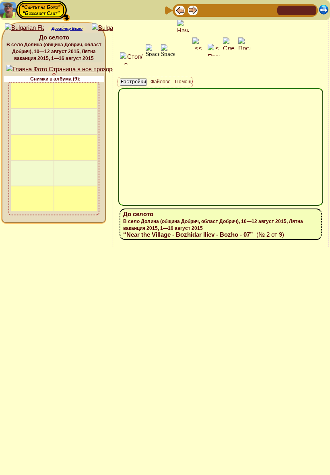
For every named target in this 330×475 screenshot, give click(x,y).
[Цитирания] (218, 9)
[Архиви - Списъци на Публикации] (205, 9)
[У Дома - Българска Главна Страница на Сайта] (297, 9)
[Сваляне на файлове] (257, 9)
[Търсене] (270, 9)
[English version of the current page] (24, 28)
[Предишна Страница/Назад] (180, 9)
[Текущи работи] (231, 9)
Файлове (161, 82)
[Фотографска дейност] (244, 9)
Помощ (183, 82)
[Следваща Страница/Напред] (193, 9)
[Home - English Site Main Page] (310, 9)
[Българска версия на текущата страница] (111, 28)
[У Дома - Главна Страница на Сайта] (284, 9)
